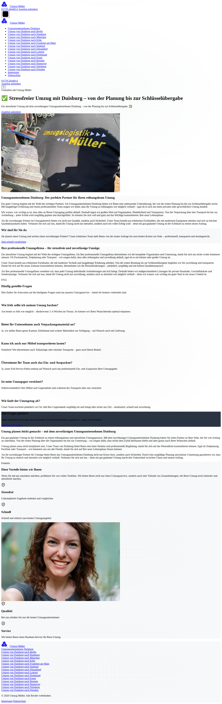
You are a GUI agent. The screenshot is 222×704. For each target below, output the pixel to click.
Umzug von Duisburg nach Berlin (25, 31)
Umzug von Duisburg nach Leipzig (26, 51)
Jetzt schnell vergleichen (13, 241)
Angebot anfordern (28, 9)
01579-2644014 (9, 9)
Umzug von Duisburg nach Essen (25, 57)
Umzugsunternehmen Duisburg (24, 28)
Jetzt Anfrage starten (11, 425)
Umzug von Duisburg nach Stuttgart (26, 46)
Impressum (13, 72)
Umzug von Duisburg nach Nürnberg (27, 66)
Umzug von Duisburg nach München (27, 37)
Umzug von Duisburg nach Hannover (27, 63)
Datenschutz (14, 75)
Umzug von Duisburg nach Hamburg (27, 34)
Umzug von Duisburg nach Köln (25, 40)
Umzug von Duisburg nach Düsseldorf (28, 49)
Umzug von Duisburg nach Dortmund (27, 54)
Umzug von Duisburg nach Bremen (26, 60)
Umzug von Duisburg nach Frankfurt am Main (32, 43)
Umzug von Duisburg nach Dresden (26, 69)
